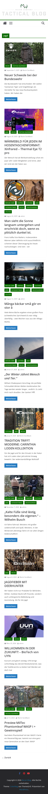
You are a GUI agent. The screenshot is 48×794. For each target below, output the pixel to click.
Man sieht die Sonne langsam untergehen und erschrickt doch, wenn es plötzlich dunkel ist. (22, 226)
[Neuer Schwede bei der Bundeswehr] (24, 53)
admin (22, 216)
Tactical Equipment (19, 66)
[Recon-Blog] (5, 23)
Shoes (27, 290)
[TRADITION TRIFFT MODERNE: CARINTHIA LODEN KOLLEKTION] (24, 419)
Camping (20, 203)
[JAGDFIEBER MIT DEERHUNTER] (24, 560)
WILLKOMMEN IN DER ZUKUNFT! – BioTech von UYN (21, 652)
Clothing (29, 203)
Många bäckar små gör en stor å (22, 306)
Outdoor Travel (10, 207)
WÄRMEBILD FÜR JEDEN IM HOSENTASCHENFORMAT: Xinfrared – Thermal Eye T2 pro (23, 147)
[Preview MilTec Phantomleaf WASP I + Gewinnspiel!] (24, 696)
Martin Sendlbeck (28, 70)
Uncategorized (32, 207)
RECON (7, 66)
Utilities (8, 212)
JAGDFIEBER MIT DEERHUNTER (15, 584)
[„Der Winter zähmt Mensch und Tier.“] (24, 348)
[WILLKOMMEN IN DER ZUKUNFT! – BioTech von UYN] (24, 626)
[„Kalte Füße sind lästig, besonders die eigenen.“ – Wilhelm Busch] (24, 486)
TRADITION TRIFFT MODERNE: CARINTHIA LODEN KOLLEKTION (20, 444)
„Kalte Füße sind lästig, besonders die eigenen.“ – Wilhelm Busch (22, 516)
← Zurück (6, 757)
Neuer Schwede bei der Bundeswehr (20, 77)
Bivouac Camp (9, 203)
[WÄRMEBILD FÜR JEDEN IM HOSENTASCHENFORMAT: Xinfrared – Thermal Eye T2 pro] (24, 120)
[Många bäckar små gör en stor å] (24, 273)
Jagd (6, 132)
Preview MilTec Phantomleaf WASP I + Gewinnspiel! (20, 726)
